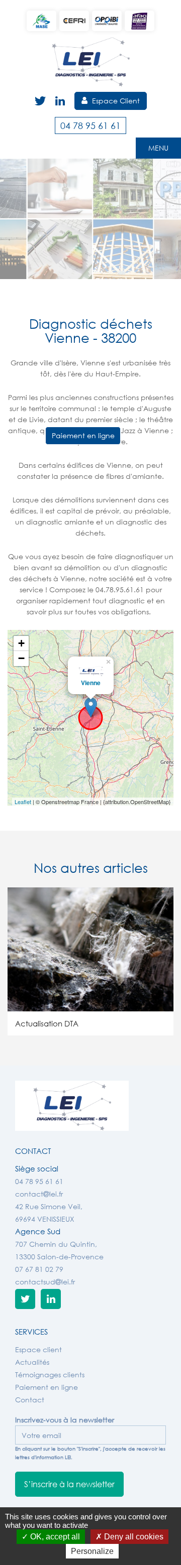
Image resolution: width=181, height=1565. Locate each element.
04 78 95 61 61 (90, 125)
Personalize (92, 1551)
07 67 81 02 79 (39, 1269)
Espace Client (115, 100)
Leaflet (23, 802)
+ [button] (21, 643)
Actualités (32, 1362)
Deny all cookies (132, 1536)
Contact (29, 1399)
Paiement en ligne (83, 435)
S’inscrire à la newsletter (69, 1484)
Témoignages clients (49, 1374)
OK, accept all (54, 1536)
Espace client (38, 1349)
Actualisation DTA (46, 1023)
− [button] (21, 658)
